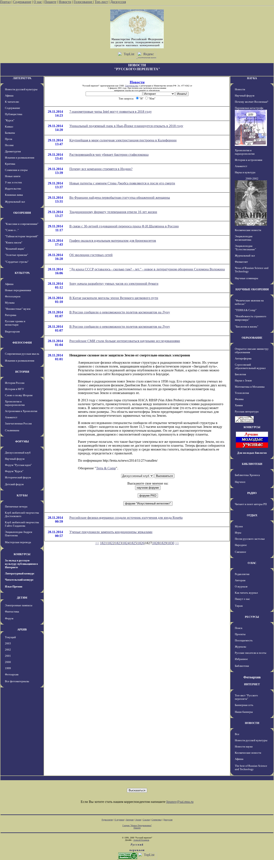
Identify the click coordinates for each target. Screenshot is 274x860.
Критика (10, 163)
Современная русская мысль (22, 353)
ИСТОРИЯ (22, 371)
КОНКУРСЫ (22, 554)
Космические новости (248, 230)
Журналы (240, 646)
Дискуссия (118, 2)
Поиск (238, 628)
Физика (239, 399)
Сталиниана (12, 430)
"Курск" (9, 120)
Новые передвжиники (18, 290)
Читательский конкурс (19, 579)
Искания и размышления (19, 157)
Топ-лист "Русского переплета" (246, 697)
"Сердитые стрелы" (16, 261)
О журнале (241, 586)
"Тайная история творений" (21, 236)
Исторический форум (18, 477)
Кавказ (9, 126)
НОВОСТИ (252, 723)
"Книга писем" (13, 242)
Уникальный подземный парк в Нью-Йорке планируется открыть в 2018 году (126, 126)
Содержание (22, 2)
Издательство (13, 188)
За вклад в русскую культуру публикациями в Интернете (21, 564)
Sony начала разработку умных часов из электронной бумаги (113, 283)
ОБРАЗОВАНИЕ (252, 337)
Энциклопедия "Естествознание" (245, 247)
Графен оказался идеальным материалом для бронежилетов (112, 240)
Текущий (10, 637)
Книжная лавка (14, 194)
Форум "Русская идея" (18, 465)
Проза (8, 139)
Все (237, 734)
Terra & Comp (106, 468)
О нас (38, 2)
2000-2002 (252, 178)
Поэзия (9, 145)
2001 (8, 655)
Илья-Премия (13, 586)
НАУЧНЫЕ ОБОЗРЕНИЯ (252, 289)
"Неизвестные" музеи (17, 308)
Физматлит (241, 261)
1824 (125, 543)
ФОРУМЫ (22, 441)
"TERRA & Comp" (245, 310)
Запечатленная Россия (18, 423)
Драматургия (13, 151)
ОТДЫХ (252, 515)
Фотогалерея (12, 296)
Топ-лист (101, 2)
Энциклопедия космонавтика (243, 238)
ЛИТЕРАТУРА (22, 78)
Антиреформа (243, 358)
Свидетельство (131, 86)
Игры (238, 532)
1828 (155, 543)
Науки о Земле (243, 380)
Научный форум (14, 458)
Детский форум (14, 484)
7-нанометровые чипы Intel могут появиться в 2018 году (110, 111)
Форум (9, 618)
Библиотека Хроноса (247, 475)
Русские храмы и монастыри (15, 323)
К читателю (12, 101)
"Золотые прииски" (16, 255)
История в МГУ (14, 389)
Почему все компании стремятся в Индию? (101, 169)
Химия (239, 405)
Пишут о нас (242, 599)
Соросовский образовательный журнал (250, 366)
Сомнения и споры (16, 170)
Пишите (50, 2)
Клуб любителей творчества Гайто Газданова (22, 524)
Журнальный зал (15, 201)
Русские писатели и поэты (250, 652)
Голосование (83, 2)
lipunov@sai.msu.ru (180, 802)
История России (14, 382)
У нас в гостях (13, 182)
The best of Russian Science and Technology (251, 767)
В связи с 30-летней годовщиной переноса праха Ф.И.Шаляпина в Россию (124, 226)
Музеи (239, 526)
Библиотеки (242, 665)
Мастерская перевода (18, 542)
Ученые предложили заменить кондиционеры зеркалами (110, 532)
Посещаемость (244, 640)
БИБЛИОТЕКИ (252, 464)
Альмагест (11, 417)
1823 (118, 543)
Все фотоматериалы (17, 681)
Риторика (10, 315)
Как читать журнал (246, 592)
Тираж (239, 605)
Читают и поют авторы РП (251, 504)
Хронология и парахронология (15, 403)
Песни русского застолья (250, 538)
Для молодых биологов (252, 452)
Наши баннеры (244, 711)
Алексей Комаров (141, 840)
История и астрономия (248, 160)
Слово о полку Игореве (19, 395)
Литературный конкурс (19, 573)
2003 (8, 643)
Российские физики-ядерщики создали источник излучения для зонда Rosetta (126, 517)
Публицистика (13, 114)
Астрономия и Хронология (21, 411)
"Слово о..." (12, 230)
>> (177, 543)
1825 (133, 543)
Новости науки (244, 746)
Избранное (241, 659)
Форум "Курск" (14, 471)
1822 (110, 543)
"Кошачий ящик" (15, 248)
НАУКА (252, 78)
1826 (140, 543)
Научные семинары (246, 278)
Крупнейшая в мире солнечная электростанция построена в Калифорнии (123, 140)
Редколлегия (242, 574)
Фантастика (12, 611)
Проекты (240, 634)
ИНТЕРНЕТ (252, 684)
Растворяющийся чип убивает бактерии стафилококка (109, 154)
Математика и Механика (250, 386)
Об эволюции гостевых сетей (91, 255)
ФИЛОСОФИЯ (22, 342)
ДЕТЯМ (22, 597)
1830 (170, 543)
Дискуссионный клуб (18, 452)
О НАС (252, 563)
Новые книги (12, 176)
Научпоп (240, 481)
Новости (65, 2)
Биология (240, 374)
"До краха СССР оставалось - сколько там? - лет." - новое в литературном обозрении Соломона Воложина (147, 269)
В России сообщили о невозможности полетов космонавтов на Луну (119, 312)
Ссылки (146, 819)
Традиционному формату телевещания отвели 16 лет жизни (113, 212)
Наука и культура (245, 172)
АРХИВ (22, 629)
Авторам (240, 580)
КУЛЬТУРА (22, 272)
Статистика (156, 819)
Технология (242, 392)
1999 (8, 668)
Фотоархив (11, 674)
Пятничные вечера (16, 506)
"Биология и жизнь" (246, 326)
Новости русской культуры (21, 89)
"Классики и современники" (21, 223)
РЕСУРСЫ (252, 616)
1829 (163, 543)
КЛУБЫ (22, 495)
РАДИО (252, 493)
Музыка (10, 302)
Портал (5, 2)
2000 (8, 662)
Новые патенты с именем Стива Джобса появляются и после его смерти (122, 183)
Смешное (240, 551)
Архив (138, 819)
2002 (8, 649)
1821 (103, 543)
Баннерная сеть (244, 705)
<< (97, 543)
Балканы (10, 132)
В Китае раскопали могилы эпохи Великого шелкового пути (113, 298)
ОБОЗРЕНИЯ (22, 212)
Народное (241, 545)
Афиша (9, 95)
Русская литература (247, 411)
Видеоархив (12, 331)
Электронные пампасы (18, 605)
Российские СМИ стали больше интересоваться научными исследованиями (124, 341)
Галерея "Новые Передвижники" (137, 825)
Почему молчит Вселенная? (251, 101)
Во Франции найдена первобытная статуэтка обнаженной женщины (119, 197)
